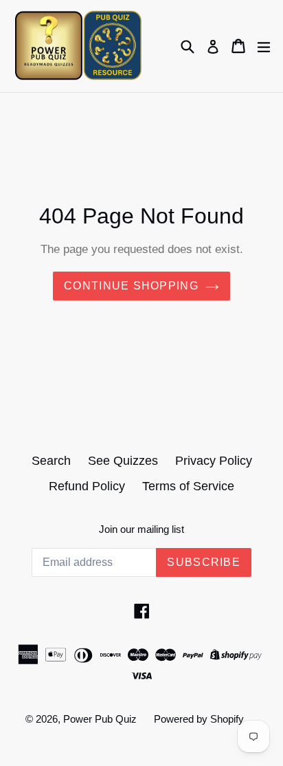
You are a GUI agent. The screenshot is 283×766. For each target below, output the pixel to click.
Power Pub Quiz (100, 719)
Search (51, 461)
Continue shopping (131, 286)
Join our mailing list (141, 529)
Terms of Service (188, 486)
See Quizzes (123, 461)
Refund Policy (87, 486)
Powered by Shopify (199, 719)
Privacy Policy (213, 461)
